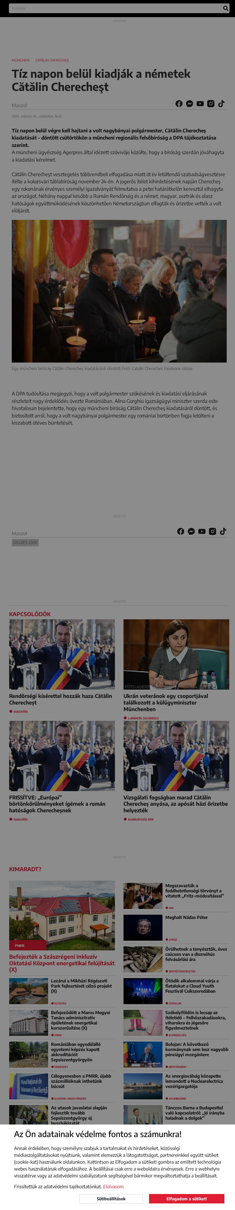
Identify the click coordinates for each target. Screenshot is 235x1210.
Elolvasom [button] (113, 1186)
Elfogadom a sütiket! (187, 1198)
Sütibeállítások (111, 1198)
